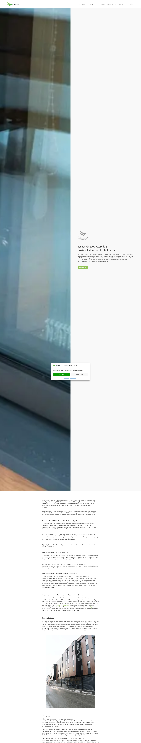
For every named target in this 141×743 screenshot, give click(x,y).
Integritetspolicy (73, 378)
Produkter (82, 4)
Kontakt (130, 4)
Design (92, 4)
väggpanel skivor (94, 607)
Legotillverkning (111, 4)
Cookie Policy (66, 378)
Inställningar (79, 374)
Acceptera (61, 374)
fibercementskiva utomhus (61, 605)
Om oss (121, 4)
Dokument (102, 4)
